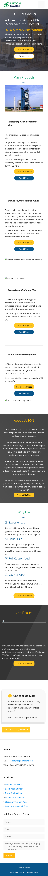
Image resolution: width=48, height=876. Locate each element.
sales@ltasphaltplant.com (21, 760)
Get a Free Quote (24, 49)
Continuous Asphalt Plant (17, 806)
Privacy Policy (24, 868)
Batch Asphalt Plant (14, 788)
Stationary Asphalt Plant (16, 801)
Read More (24, 178)
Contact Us (24, 56)
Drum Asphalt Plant (14, 793)
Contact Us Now (24, 495)
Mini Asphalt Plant (13, 784)
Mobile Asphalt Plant (14, 797)
